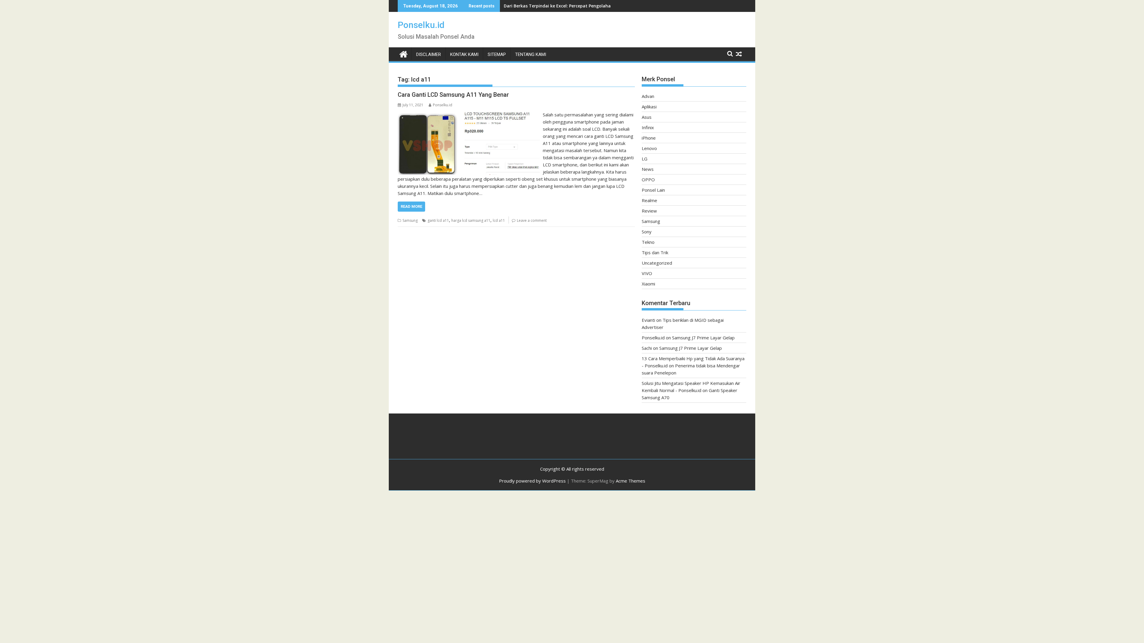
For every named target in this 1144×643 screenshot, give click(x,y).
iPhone (649, 138)
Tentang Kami (530, 54)
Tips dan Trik (655, 252)
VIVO (647, 273)
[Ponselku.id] (403, 53)
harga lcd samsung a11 (470, 220)
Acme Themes (630, 481)
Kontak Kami (464, 54)
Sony (647, 232)
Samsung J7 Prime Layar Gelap (703, 338)
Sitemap (497, 54)
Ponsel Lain (653, 190)
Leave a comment (532, 220)
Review (649, 211)
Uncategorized (657, 263)
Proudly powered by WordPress (532, 481)
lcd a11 (499, 220)
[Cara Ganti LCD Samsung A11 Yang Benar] (469, 115)
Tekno (648, 242)
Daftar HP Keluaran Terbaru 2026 (538, 6)
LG (644, 159)
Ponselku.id (421, 25)
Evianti (648, 320)
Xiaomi (648, 284)
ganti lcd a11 (438, 220)
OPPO (648, 179)
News (648, 169)
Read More (411, 206)
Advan (648, 96)
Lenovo (649, 148)
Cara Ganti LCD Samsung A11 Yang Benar (453, 94)
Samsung (410, 220)
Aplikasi (649, 107)
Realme (649, 200)
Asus (647, 117)
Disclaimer (428, 54)
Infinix (648, 127)
